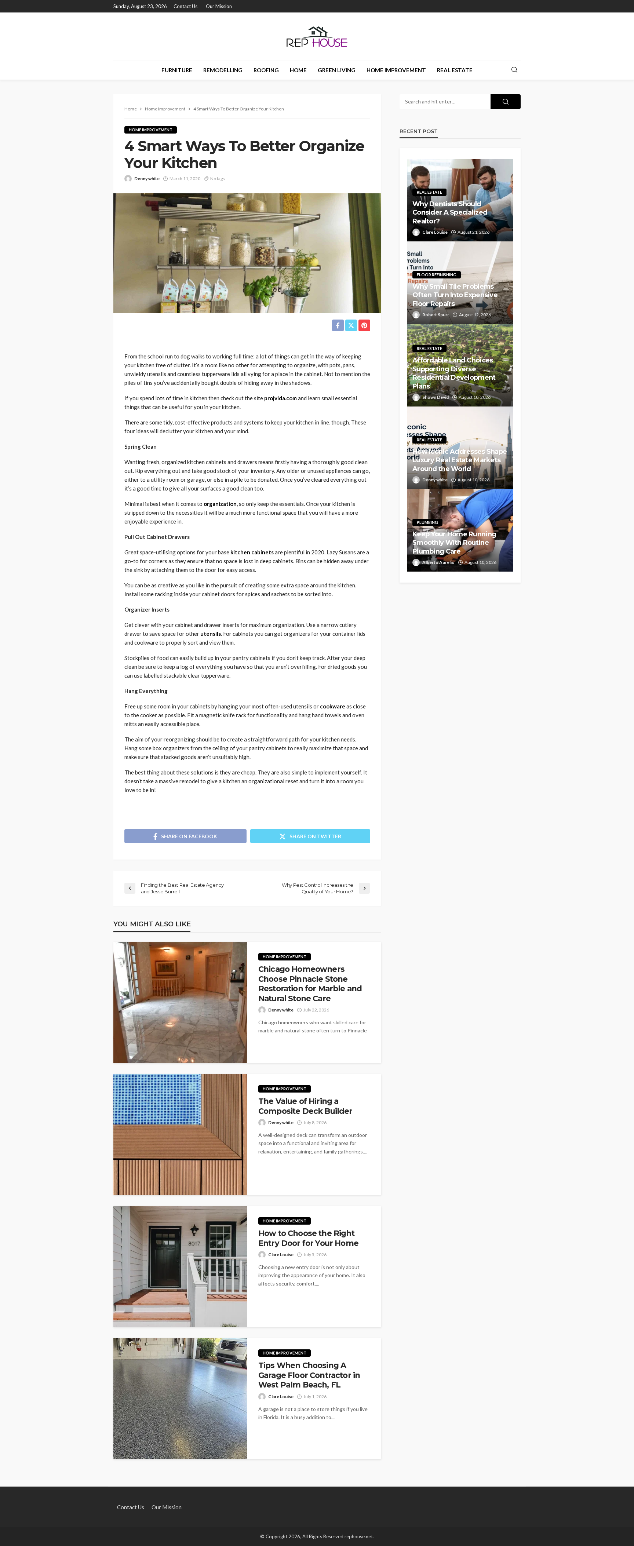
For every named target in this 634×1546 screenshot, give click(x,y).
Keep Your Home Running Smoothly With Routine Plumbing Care (454, 542)
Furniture (176, 70)
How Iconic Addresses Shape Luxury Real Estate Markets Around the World (459, 460)
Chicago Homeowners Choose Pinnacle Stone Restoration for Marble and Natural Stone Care (310, 984)
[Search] (514, 70)
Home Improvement (396, 70)
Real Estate (455, 70)
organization (220, 503)
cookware (332, 706)
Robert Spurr (435, 314)
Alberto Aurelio (438, 562)
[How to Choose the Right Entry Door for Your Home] (180, 1266)
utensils (210, 633)
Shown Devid (435, 397)
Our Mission (219, 6)
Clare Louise (281, 1254)
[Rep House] (317, 36)
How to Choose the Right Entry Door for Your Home (308, 1238)
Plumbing (427, 522)
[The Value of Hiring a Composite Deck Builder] (180, 1134)
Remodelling (223, 70)
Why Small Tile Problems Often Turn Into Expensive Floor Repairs (455, 295)
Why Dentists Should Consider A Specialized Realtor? (449, 212)
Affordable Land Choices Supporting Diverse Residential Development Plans (453, 373)
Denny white (147, 178)
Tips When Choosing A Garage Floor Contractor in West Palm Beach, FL (309, 1375)
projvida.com (280, 398)
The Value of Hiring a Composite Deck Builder (305, 1106)
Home (298, 70)
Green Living (337, 70)
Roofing (266, 70)
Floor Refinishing (436, 274)
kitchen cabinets (252, 552)
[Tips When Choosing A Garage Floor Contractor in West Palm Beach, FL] (180, 1398)
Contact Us (185, 6)
